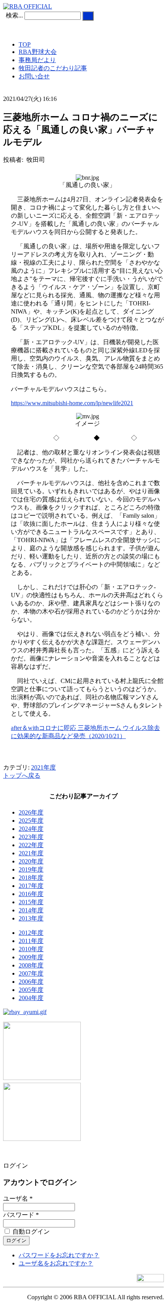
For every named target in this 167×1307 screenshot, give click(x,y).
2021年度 (43, 767)
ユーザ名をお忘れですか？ (56, 1263)
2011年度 (31, 941)
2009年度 (31, 957)
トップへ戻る (21, 775)
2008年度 (31, 965)
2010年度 (31, 949)
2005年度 (31, 989)
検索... (14, 15)
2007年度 (31, 973)
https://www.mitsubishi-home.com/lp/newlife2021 (72, 403)
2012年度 (31, 932)
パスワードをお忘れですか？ (59, 1255)
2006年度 (31, 981)
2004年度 (31, 998)
